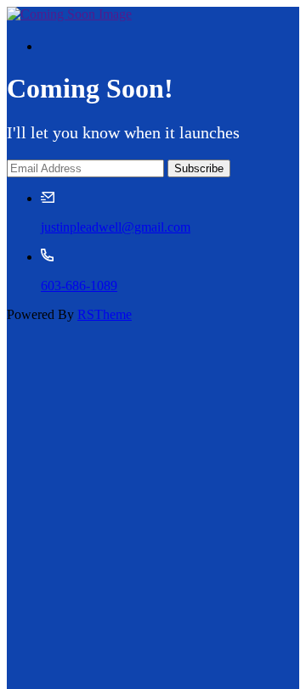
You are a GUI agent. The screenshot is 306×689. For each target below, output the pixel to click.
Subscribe (199, 168)
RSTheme (104, 314)
